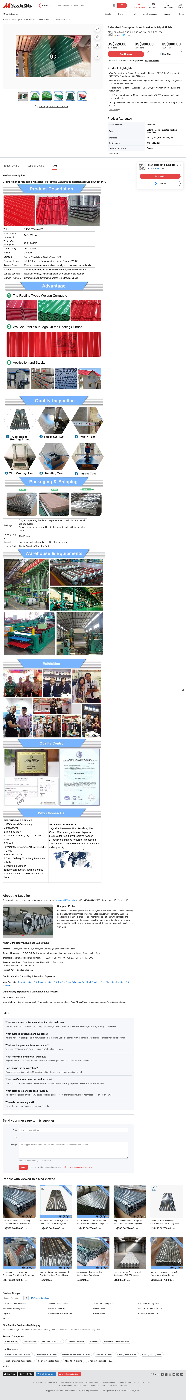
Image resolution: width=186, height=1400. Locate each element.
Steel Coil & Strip (12, 1341)
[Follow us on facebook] (162, 1374)
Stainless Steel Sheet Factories (18, 1354)
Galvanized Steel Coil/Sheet (14, 1303)
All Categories (12, 14)
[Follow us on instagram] (170, 1374)
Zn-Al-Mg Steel (99, 1313)
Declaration (121, 1391)
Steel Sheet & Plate (62, 19)
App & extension (150, 14)
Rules (181, 14)
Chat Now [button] (166, 54)
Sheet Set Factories (103, 1354)
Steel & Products (44, 19)
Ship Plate (94, 1341)
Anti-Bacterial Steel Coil (148, 1313)
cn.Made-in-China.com (118, 1385)
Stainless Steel (99, 1308)
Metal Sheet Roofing (73, 1361)
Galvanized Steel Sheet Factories (76, 1354)
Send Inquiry (126, 54)
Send (23, 1167)
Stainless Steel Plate (101, 982)
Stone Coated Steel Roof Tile (60, 1313)
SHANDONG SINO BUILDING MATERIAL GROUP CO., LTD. (138, 32)
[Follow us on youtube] (174, 1374)
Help (135, 14)
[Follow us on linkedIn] (181, 1374)
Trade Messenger (45, 1374)
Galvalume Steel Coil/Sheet (59, 1303)
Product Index (139, 1382)
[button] (114, 5)
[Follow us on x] (166, 1374)
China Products (51, 1382)
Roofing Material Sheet (127, 1354)
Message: (14, 1144)
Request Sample (152, 60)
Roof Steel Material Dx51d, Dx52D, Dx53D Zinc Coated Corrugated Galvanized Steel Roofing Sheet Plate (55, 1223)
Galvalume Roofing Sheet (148, 1303)
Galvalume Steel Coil (81, 982)
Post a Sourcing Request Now (78, 1167)
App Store (9, 1374)
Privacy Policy (134, 1391)
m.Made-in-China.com (99, 1385)
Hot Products (38, 1382)
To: (16, 1137)
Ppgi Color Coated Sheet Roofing (18, 1361)
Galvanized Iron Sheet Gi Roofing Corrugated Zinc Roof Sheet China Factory (17, 1223)
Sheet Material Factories (46, 1354)
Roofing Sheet (64, 982)
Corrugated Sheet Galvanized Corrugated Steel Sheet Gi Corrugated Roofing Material (18, 1275)
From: (15, 1130)
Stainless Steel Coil (120, 982)
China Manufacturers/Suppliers (71, 1382)
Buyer (120, 14)
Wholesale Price (109, 1382)
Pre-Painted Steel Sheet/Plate (116, 1341)
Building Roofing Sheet (151, 1354)
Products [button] (46, 5)
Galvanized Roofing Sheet (104, 1303)
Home (5, 19)
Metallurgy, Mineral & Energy (23, 19)
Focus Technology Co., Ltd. (74, 1391)
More (5, 1366)
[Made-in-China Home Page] (17, 5)
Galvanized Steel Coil (27, 982)
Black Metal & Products (52, 1341)
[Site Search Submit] (122, 5)
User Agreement (108, 1391)
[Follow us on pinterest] (177, 1374)
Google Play (26, 1374)
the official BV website (65, 900)
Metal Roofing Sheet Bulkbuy (100, 1361)
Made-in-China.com (81, 1385)
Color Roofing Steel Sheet (48, 1361)
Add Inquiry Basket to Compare (53, 106)
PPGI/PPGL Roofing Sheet (14, 1308)
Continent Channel (125, 1382)
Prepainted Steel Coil (47, 982)
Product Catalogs (41, 1298)
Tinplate (6, 985)
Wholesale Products (93, 1382)
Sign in (180, 7)
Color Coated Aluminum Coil (150, 1308)
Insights (150, 1382)
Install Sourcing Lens (70, 1374)
